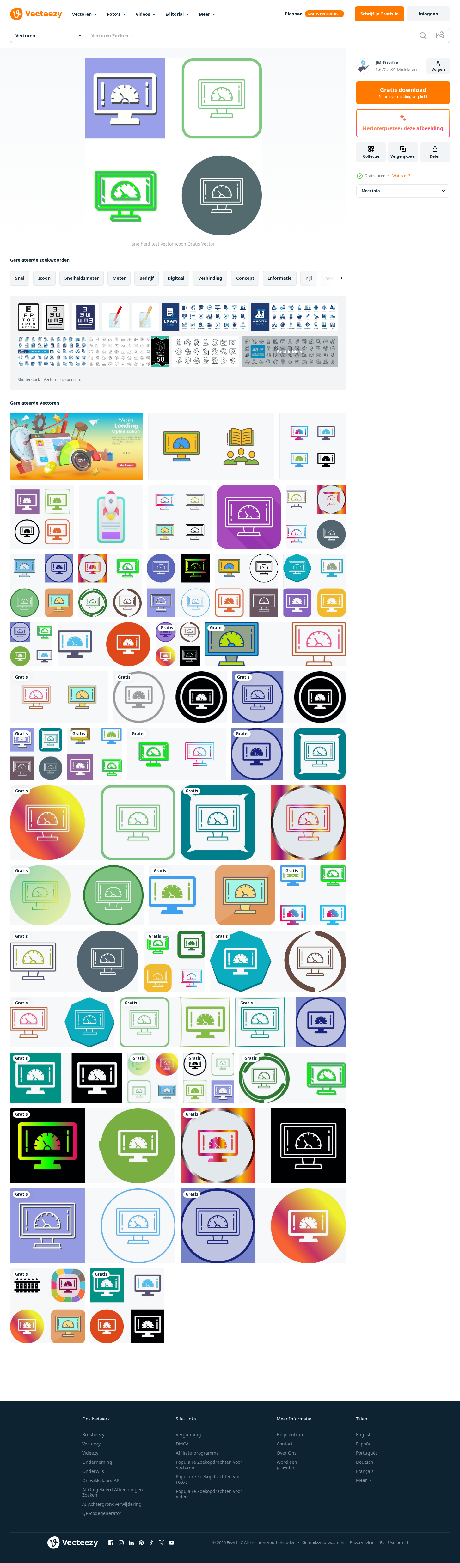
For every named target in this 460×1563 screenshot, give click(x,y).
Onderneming (97, 1462)
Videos (143, 14)
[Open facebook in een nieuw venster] (110, 1542)
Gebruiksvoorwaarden (323, 1542)
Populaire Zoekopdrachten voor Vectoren (209, 1464)
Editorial (174, 14)
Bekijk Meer (290, 352)
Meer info (371, 190)
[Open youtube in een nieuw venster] (171, 1542)
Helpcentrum (290, 1435)
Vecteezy (91, 1444)
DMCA (182, 1444)
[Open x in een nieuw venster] (161, 1542)
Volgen (438, 69)
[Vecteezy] (36, 14)
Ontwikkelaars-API (101, 1480)
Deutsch (364, 1462)
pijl (308, 278)
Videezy (90, 1453)
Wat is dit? (401, 176)
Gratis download (403, 92)
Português (367, 1453)
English (364, 1435)
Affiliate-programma (197, 1453)
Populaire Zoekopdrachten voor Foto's (209, 1479)
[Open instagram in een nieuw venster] (121, 1542)
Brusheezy (93, 1435)
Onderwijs (93, 1471)
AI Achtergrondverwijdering (112, 1504)
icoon (44, 278)
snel (19, 278)
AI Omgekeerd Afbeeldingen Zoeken (112, 1492)
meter (119, 278)
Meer (204, 14)
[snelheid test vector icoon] (312, 446)
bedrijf (146, 278)
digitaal (176, 278)
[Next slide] (336, 278)
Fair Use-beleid (394, 1542)
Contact (285, 1444)
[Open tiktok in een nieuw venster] (151, 1542)
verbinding (210, 278)
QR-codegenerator (101, 1513)
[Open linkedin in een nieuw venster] (131, 1542)
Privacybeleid (362, 1542)
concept (245, 278)
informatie (279, 278)
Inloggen (428, 14)
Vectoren (82, 14)
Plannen (294, 14)
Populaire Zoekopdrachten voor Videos (209, 1493)
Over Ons (287, 1453)
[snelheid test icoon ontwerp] (316, 517)
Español (364, 1444)
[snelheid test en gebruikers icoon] (211, 446)
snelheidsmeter (81, 278)
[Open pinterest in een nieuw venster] (141, 1542)
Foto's (113, 14)
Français (365, 1471)
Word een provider (287, 1464)
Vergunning (188, 1435)
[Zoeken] (423, 35)
